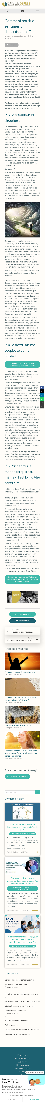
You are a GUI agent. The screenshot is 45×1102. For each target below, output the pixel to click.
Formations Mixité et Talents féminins (21, 1001)
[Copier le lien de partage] (42, 406)
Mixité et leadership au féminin (18, 1006)
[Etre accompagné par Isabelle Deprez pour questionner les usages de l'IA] (22, 924)
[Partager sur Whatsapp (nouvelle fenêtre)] (42, 399)
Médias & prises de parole (16, 1034)
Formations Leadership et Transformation (16, 985)
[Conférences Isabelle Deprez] (22, 866)
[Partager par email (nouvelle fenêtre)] (42, 403)
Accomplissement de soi (15, 1020)
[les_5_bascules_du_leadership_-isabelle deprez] (22, 812)
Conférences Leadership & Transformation (16, 1011)
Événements (10, 1025)
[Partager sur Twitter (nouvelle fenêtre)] (42, 391)
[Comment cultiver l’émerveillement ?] (22, 661)
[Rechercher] (37, 792)
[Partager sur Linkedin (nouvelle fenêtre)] (42, 395)
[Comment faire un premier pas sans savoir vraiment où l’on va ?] (22, 687)
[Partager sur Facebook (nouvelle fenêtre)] (42, 387)
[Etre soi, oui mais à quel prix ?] (22, 714)
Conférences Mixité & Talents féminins (21, 994)
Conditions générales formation (18, 980)
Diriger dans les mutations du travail (20, 1029)
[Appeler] (7, 11)
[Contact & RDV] (22, 11)
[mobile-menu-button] (37, 11)
